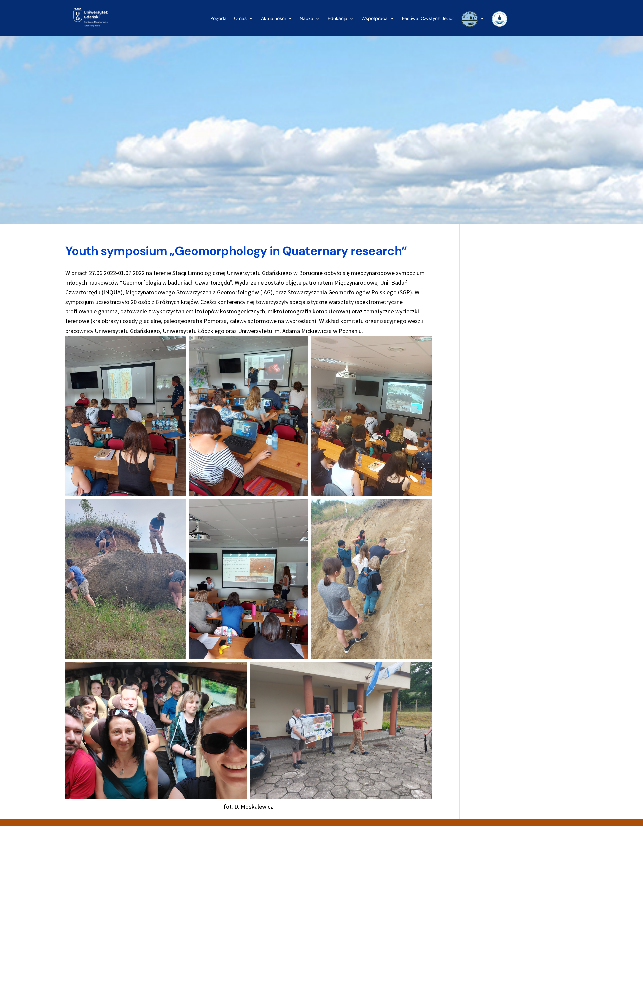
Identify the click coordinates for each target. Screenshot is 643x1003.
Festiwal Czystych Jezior (428, 18)
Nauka (306, 18)
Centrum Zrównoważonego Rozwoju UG (495, 933)
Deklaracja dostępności (352, 918)
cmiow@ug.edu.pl (94, 925)
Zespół (334, 956)
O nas (240, 18)
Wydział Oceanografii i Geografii (486, 918)
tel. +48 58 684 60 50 (224, 926)
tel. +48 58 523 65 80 (98, 917)
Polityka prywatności (349, 941)
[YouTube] (97, 939)
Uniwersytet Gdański (474, 910)
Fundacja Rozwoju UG (475, 926)
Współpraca (374, 18)
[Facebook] (81, 939)
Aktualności (273, 18)
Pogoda (218, 18)
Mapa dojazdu (342, 926)
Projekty (336, 949)
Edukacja (337, 18)
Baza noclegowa (345, 910)
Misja (332, 933)
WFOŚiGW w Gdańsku (474, 941)
